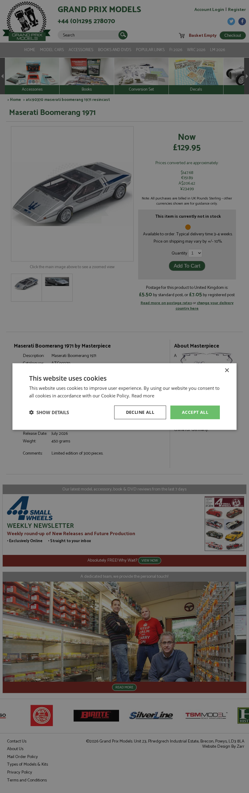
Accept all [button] (195, 412)
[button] (49, 412)
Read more (142, 396)
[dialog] (124, 396)
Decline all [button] (140, 412)
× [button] (226, 370)
